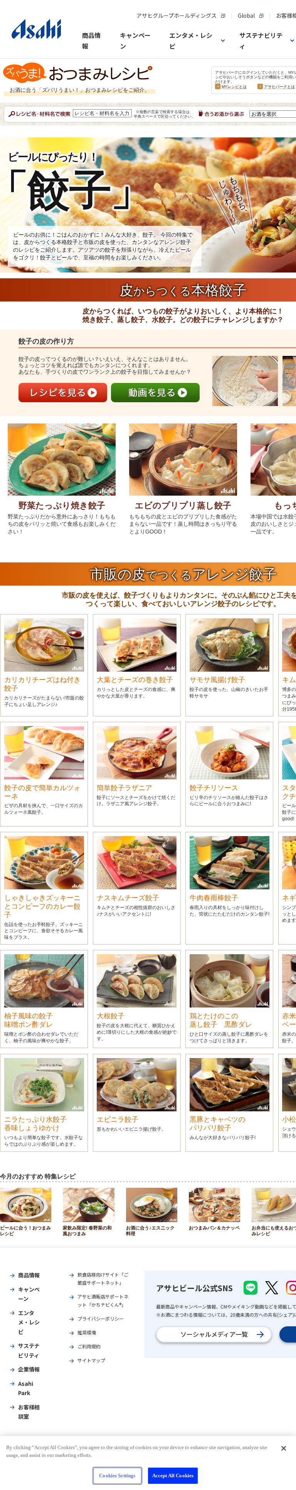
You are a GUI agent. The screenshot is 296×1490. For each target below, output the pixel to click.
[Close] (283, 1448)
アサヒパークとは (279, 87)
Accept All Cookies (172, 1475)
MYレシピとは (234, 87)
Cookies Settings (117, 1475)
